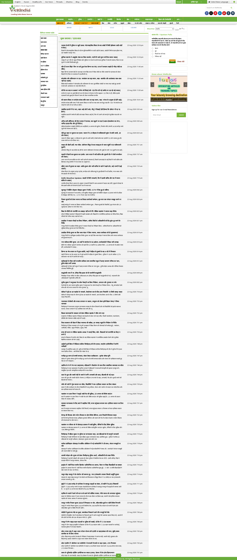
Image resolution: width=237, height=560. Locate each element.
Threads (59, 2)
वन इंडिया (43, 62)
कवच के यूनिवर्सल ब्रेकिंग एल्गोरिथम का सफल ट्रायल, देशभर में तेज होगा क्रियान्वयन (87, 552)
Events (85, 2)
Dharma (69, 2)
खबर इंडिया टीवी (45, 89)
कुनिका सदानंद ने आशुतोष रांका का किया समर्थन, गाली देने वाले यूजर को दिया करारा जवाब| (89, 57)
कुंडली (171, 23)
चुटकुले (122, 23)
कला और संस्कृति (162, 23)
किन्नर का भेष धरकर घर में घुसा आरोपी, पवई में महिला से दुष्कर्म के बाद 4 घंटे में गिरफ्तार (88, 251)
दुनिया (80, 19)
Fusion (26, 2)
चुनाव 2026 (60, 23)
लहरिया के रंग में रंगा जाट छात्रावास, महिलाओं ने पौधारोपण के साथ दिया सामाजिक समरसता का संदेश (92, 365)
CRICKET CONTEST (81, 23)
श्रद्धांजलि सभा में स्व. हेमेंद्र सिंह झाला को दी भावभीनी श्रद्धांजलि (81, 273)
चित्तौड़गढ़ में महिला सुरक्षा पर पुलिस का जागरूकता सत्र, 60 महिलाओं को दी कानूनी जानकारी (90, 434)
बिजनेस (119, 19)
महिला (129, 23)
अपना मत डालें (94, 23)
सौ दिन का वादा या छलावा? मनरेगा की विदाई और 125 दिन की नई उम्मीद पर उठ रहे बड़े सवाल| (91, 90)
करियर (115, 23)
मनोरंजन (137, 19)
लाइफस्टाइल (149, 19)
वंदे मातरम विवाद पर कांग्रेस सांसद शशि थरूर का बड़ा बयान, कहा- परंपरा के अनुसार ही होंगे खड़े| (91, 100)
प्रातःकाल (44, 42)
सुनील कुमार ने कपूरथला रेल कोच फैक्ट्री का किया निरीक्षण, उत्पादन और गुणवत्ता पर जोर (89, 282)
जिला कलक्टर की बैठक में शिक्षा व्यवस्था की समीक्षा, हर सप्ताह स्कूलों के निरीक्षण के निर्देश (89, 322)
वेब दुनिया (43, 101)
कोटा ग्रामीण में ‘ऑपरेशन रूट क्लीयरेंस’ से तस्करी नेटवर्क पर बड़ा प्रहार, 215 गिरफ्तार (88, 543)
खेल (128, 19)
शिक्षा (103, 23)
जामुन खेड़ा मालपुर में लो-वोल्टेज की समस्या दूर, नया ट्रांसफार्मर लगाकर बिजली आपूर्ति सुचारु (90, 474)
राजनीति (110, 19)
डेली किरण (44, 58)
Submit (181, 115)
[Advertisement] (118, 10)
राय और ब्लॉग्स (138, 23)
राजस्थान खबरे (45, 97)
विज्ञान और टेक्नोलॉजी (164, 19)
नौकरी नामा (44, 93)
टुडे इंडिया (43, 85)
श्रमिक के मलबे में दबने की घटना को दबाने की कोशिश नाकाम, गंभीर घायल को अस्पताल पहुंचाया (90, 493)
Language (220, 2)
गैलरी (177, 23)
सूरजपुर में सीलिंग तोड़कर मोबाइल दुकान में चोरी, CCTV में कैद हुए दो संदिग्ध (85, 190)
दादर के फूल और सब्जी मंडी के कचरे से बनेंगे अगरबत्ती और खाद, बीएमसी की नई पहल (87, 375)
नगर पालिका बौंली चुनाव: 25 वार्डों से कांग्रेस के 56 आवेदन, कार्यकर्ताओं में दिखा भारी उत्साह (90, 242)
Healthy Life (37, 2)
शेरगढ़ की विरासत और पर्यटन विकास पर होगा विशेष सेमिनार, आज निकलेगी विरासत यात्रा (89, 415)
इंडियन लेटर (44, 70)
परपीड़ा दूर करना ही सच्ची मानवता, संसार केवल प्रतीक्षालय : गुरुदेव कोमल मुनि (85, 356)
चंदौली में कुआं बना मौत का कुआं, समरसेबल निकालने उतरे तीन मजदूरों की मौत (85, 512)
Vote (172, 61)
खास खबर (44, 38)
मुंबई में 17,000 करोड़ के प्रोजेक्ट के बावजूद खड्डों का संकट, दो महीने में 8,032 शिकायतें (89, 484)
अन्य (178, 19)
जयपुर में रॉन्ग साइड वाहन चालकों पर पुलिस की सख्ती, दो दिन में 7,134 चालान (86, 522)
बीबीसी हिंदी (44, 50)
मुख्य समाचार (60, 19)
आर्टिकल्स (69, 23)
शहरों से (100, 19)
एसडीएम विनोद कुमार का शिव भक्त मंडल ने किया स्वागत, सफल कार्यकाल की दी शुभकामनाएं (89, 232)
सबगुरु (43, 105)
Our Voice (49, 2)
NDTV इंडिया (45, 66)
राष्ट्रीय (70, 19)
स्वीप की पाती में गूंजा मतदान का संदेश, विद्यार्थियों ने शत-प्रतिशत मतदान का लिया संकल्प (88, 384)
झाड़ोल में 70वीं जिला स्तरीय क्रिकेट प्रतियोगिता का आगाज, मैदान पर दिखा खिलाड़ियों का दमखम (91, 465)
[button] (152, 84)
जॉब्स (109, 23)
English (17, 2)
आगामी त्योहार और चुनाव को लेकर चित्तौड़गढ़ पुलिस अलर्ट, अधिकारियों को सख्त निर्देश (88, 455)
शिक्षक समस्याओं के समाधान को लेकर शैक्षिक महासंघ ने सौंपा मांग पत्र (82, 313)
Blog (77, 2)
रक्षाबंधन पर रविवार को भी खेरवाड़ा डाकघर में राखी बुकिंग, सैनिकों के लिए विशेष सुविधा (87, 424)
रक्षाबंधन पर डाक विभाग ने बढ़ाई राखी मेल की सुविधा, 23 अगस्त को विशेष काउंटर (86, 394)
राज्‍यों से (90, 19)
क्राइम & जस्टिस (150, 23)
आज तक (43, 46)
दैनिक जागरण (45, 54)
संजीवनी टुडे (44, 77)
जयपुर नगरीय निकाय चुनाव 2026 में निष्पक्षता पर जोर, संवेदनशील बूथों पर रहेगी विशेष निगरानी (90, 503)
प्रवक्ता (43, 73)
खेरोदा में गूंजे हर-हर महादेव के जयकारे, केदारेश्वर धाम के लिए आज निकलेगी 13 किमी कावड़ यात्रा (91, 292)
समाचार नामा (44, 81)
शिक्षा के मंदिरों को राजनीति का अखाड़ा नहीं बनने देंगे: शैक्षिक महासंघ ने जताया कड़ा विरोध (89, 211)
